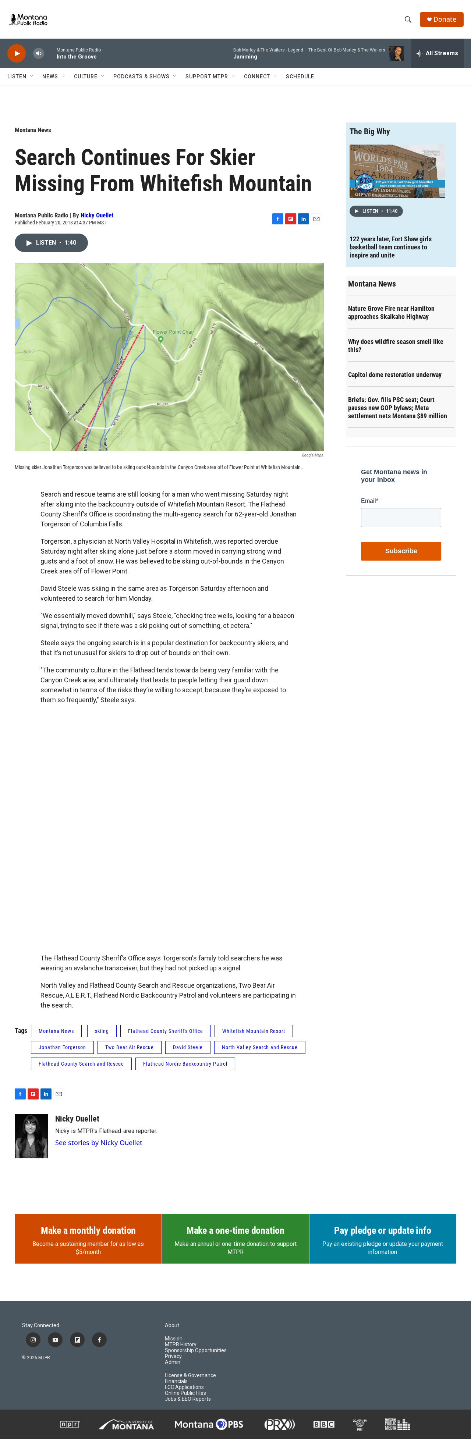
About (172, 1325)
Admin (172, 1362)
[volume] (38, 53)
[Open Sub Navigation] (32, 76)
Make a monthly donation (88, 1230)
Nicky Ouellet (97, 215)
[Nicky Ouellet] (31, 1136)
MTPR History (180, 1344)
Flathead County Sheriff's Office (165, 1031)
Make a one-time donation (235, 1230)
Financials (176, 1381)
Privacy (173, 1356)
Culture (86, 76)
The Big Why (370, 131)
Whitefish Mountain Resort (253, 1031)
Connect (257, 76)
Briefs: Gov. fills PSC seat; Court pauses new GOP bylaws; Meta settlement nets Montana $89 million (397, 408)
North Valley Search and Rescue (260, 1047)
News (50, 76)
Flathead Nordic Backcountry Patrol (185, 1064)
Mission (174, 1339)
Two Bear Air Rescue (129, 1047)
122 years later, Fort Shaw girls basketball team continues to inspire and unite (391, 247)
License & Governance (190, 1375)
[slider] (50, 53)
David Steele (188, 1047)
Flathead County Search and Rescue (81, 1064)
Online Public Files (185, 1393)
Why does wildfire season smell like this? (395, 345)
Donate (444, 19)
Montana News (33, 130)
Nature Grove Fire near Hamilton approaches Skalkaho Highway (391, 312)
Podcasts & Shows (141, 76)
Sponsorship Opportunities (196, 1350)
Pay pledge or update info (382, 1230)
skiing (102, 1031)
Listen (16, 76)
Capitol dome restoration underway (395, 375)
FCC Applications (184, 1387)
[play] (16, 53)
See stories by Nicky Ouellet (98, 1142)
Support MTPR (206, 76)
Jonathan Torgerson (62, 1047)
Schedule (300, 76)
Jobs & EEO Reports (188, 1399)
